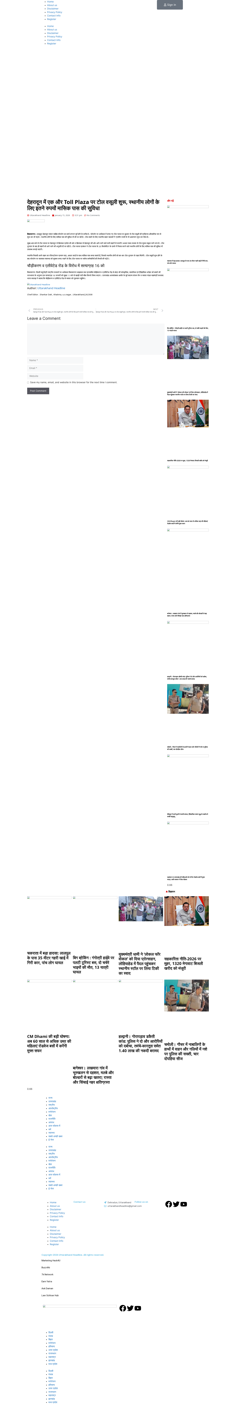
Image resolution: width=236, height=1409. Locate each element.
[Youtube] (183, 1204)
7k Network (47, 1274)
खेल (50, 1115)
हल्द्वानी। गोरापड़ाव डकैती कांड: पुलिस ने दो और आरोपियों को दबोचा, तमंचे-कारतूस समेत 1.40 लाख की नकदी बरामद (187, 677)
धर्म (49, 1129)
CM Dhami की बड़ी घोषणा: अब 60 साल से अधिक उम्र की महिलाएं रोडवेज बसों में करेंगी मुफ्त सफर (49, 1043)
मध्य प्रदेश (52, 1364)
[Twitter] (176, 1204)
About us (52, 5)
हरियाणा (51, 1346)
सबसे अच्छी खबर (55, 1136)
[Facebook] (168, 1204)
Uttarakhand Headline (51, 288)
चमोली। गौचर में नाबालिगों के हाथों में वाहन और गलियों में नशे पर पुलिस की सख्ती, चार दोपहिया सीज (185, 1051)
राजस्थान (52, 1353)
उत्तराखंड (52, 1101)
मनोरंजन (52, 1111)
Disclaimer (52, 8)
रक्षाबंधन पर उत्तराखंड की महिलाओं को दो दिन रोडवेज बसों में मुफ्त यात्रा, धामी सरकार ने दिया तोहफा (186, 878)
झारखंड (51, 1360)
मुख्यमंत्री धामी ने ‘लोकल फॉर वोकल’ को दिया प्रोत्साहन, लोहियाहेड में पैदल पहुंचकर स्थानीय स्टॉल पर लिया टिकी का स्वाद (187, 393)
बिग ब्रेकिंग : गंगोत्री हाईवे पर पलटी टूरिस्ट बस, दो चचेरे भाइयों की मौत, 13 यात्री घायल (93, 965)
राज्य (50, 1097)
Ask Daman (47, 1288)
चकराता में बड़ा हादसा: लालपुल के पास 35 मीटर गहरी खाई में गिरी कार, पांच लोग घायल (48, 957)
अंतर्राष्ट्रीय (53, 1108)
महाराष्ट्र (52, 1357)
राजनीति (51, 1118)
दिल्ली (50, 1332)
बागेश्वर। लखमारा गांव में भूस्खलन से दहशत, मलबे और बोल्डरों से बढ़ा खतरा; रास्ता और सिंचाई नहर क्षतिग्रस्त (187, 614)
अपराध (51, 1122)
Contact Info (54, 15)
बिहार (50, 1339)
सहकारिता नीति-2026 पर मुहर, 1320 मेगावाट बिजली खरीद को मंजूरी (187, 460)
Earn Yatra (47, 1281)
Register (51, 19)
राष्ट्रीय (51, 1104)
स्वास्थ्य (51, 1132)
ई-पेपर (51, 1139)
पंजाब (50, 1336)
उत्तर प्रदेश (53, 1350)
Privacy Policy (54, 12)
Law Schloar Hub (50, 1295)
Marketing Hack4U (51, 1260)
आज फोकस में (54, 1125)
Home (50, 1)
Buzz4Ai (46, 1267)
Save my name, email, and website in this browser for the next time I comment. (73, 382)
